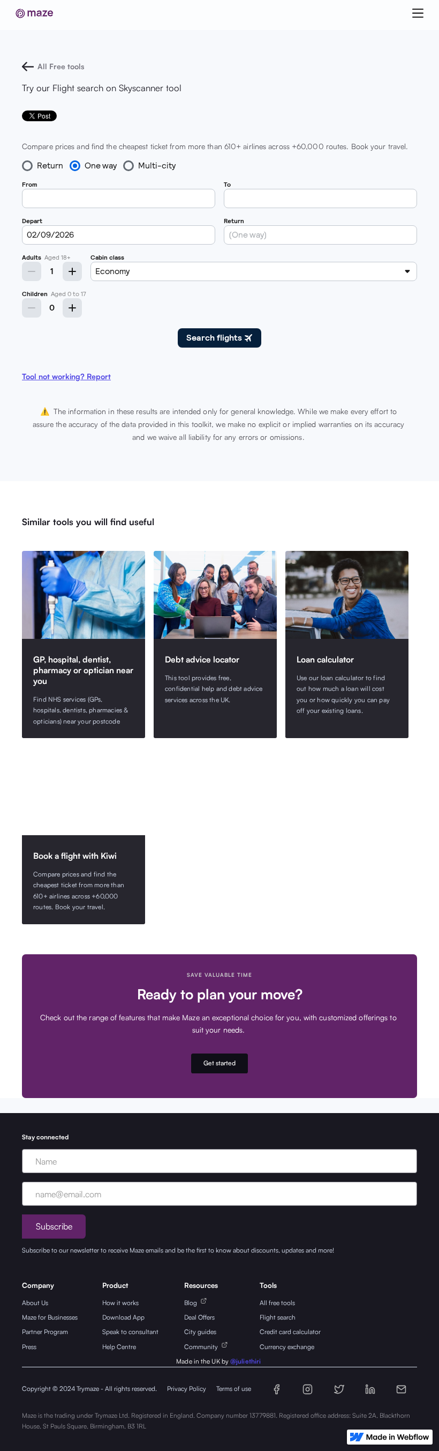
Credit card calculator (290, 1332)
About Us (35, 1303)
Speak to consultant (130, 1332)
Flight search (278, 1317)
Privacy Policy (186, 1388)
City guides (200, 1332)
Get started (219, 1063)
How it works (120, 1303)
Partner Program (45, 1332)
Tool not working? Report (66, 376)
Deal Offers (199, 1317)
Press (29, 1347)
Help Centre (119, 1347)
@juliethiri (245, 1361)
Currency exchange (287, 1347)
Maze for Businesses (50, 1317)
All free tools (277, 1303)
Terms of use (233, 1388)
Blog (192, 1303)
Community (202, 1347)
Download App (123, 1317)
